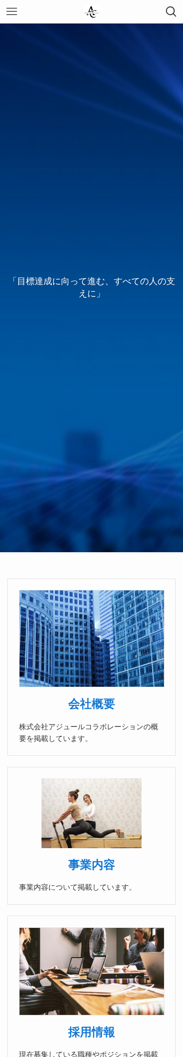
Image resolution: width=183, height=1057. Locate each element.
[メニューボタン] (11, 11)
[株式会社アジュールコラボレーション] (91, 11)
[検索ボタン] (171, 11)
